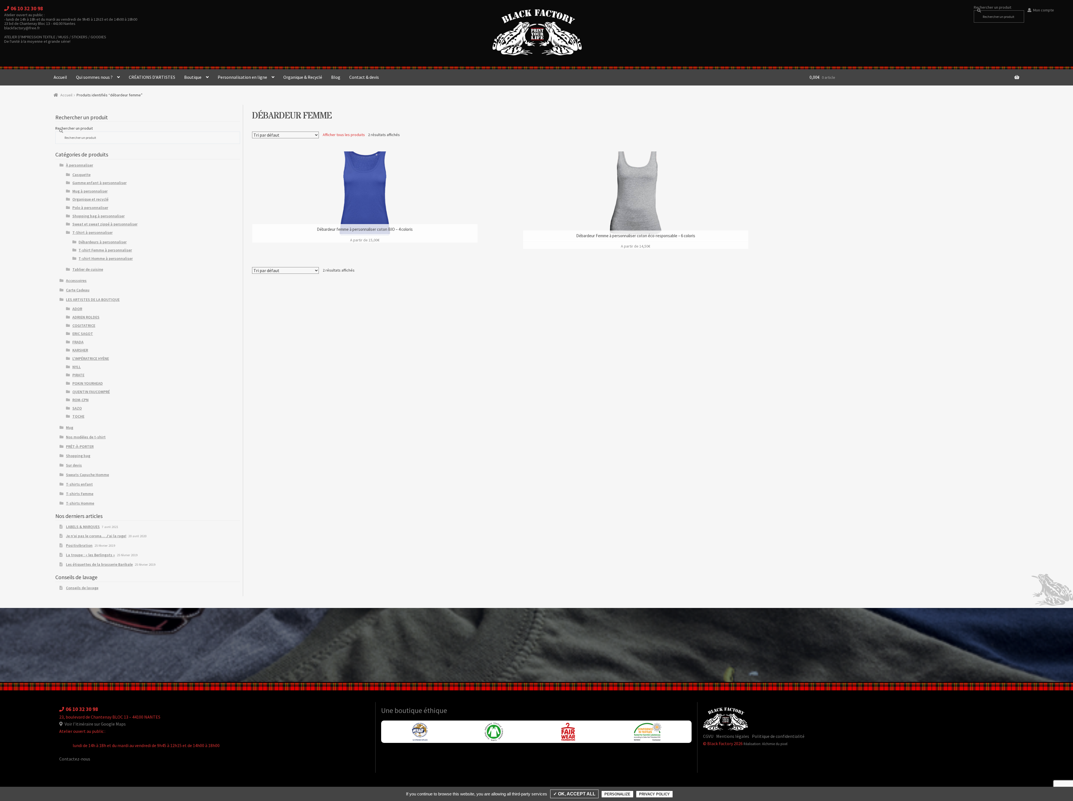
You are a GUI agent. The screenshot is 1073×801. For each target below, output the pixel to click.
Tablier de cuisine (87, 269)
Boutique (192, 77)
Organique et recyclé (90, 199)
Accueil (60, 77)
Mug (69, 427)
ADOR (77, 308)
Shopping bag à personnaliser (98, 215)
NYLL (76, 366)
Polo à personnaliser (90, 207)
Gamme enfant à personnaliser (99, 182)
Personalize (617, 794)
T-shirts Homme (80, 503)
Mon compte (1043, 10)
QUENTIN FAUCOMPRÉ (91, 391)
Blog (335, 77)
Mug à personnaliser (90, 191)
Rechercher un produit (992, 7)
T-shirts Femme (79, 493)
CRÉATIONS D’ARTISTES (152, 77)
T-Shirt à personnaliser (92, 232)
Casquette (81, 174)
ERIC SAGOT (82, 333)
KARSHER (80, 350)
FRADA (78, 341)
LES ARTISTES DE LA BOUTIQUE (93, 299)
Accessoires (76, 280)
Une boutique (402, 710)
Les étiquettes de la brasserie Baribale (99, 564)
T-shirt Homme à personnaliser (106, 258)
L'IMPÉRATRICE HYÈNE (90, 358)
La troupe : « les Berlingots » (90, 554)
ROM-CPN (80, 399)
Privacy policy (654, 794)
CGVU (708, 736)
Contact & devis (364, 77)
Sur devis (74, 465)
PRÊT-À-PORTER (80, 446)
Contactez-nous (74, 759)
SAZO (77, 408)
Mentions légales (732, 736)
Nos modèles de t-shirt (86, 436)
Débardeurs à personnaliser (103, 241)
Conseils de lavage (82, 587)
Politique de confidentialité (778, 736)
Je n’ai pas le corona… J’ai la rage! (96, 535)
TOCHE (78, 416)
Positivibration (79, 545)
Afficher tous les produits (344, 134)
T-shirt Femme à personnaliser (105, 250)
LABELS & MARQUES (83, 526)
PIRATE (78, 374)
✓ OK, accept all (574, 794)
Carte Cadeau (77, 290)
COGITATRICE (83, 325)
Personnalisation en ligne (242, 77)
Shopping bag (78, 455)
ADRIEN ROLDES (85, 317)
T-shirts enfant (79, 484)
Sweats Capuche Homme (87, 474)
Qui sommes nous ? (94, 77)
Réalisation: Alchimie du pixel (765, 743)
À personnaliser (79, 165)
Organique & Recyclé (302, 77)
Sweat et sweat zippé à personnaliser (104, 224)
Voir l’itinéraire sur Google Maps (95, 724)
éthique (435, 710)
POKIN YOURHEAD (87, 383)
